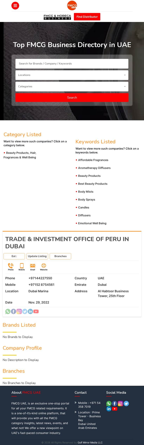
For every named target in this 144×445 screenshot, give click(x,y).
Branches (60, 256)
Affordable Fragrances (92, 160)
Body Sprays (85, 199)
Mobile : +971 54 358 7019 (89, 404)
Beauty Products (88, 176)
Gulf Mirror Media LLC (90, 442)
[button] (71, 75)
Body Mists (84, 191)
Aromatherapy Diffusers (93, 168)
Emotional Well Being (91, 223)
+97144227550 (40, 278)
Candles (82, 207)
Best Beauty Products (91, 183)
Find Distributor (87, 16)
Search (72, 97)
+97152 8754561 (41, 284)
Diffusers (83, 215)
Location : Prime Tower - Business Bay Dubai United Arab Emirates (89, 420)
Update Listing (37, 256)
